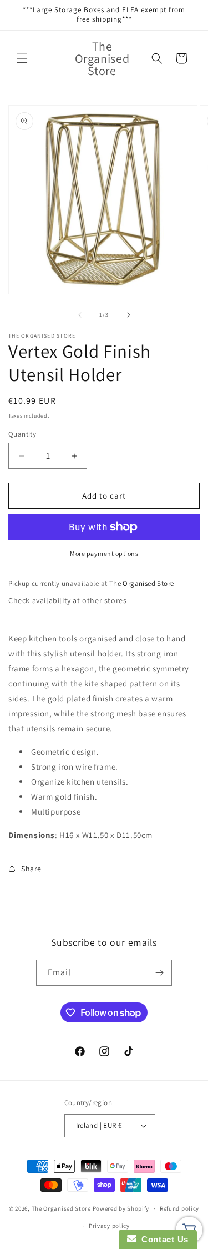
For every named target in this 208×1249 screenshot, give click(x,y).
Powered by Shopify (121, 1208)
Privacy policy (109, 1226)
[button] (22, 58)
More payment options (104, 553)
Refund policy (179, 1208)
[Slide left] (80, 315)
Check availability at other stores (67, 600)
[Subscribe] (159, 973)
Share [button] (31, 869)
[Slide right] (128, 315)
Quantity (22, 434)
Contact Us (162, 1239)
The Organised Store (61, 1208)
